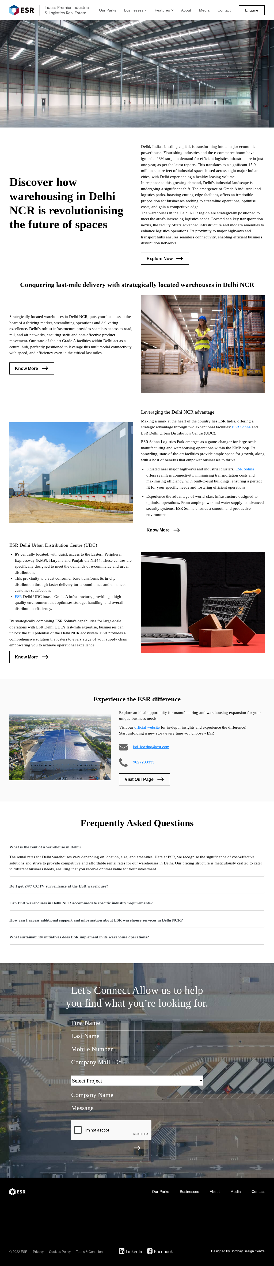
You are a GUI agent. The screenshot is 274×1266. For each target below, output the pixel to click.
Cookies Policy (60, 1252)
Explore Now (160, 258)
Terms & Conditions (90, 1252)
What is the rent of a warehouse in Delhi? (45, 847)
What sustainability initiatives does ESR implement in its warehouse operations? (79, 937)
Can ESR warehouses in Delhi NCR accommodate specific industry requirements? (81, 903)
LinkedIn (134, 1251)
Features (162, 10)
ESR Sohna (241, 427)
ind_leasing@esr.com (151, 747)
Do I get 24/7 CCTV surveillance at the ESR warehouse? (58, 886)
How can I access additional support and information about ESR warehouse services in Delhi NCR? (96, 920)
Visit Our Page (139, 779)
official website (147, 727)
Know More (26, 368)
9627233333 (143, 762)
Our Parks (107, 10)
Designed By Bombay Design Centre (238, 1251)
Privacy (38, 1252)
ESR (18, 596)
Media (204, 10)
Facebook (163, 1251)
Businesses (133, 10)
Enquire (251, 10)
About (186, 10)
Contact (224, 10)
